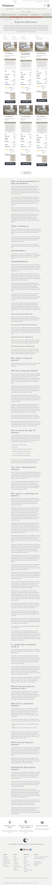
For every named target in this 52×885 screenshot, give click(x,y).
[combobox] (7, 38)
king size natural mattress (22, 316)
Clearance (28, 11)
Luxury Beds (19, 8)
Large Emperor (16, 869)
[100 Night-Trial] (35, 14)
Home (4, 19)
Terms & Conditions (24, 882)
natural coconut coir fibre (23, 789)
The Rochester (41, 53)
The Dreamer (9, 116)
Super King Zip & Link (18, 866)
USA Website (24, 0)
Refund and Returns (16, 882)
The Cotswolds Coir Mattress (25, 54)
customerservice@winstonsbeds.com (41, 856)
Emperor (15, 868)
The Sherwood (41, 116)
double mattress (14, 192)
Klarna (25, 866)
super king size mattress (16, 194)
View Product (10, 101)
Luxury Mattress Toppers (29, 8)
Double (15, 860)
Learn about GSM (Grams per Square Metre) (21, 453)
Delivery (25, 868)
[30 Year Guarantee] (24, 14)
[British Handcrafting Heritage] (10, 14)
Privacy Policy (31, 882)
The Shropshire (25, 116)
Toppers (25, 860)
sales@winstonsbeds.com (39, 858)
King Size (15, 861)
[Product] (10, 47)
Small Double (16, 858)
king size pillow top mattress (18, 253)
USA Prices (38, 8)
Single (15, 856)
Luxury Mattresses (10, 8)
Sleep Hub (44, 8)
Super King (16, 863)
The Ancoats (9, 53)
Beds (25, 858)
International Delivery (32, 0)
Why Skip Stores (40, 0)
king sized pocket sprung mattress (26, 264)
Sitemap (36, 882)
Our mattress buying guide (17, 459)
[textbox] (7, 39)
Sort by (37, 36)
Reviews (43, 1)
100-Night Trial (38, 1)
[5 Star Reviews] (46, 14)
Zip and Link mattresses (16, 327)
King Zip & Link (16, 865)
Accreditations (6, 866)
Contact (47, 1)
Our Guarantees (46, 0)
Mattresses (26, 856)
